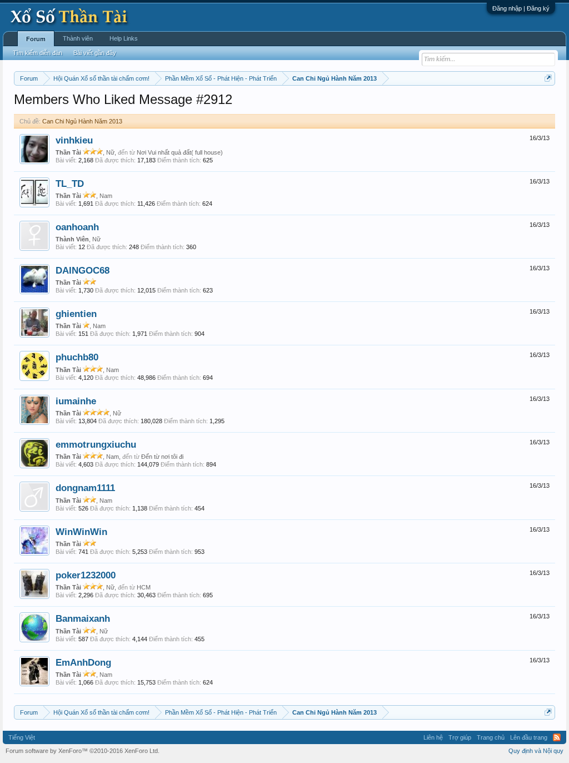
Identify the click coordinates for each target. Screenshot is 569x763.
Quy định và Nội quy (535, 750)
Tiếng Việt (21, 737)
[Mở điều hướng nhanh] (548, 78)
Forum (36, 39)
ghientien (76, 313)
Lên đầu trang (528, 737)
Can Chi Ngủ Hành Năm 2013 (82, 121)
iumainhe (76, 401)
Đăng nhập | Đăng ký (521, 8)
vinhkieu (74, 140)
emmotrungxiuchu (96, 444)
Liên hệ (433, 737)
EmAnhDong (83, 662)
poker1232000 (86, 575)
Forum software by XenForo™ (82, 750)
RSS (557, 737)
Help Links (123, 38)
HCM (144, 587)
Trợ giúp (459, 737)
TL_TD (70, 183)
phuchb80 (77, 357)
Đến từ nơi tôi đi (162, 456)
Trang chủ (491, 737)
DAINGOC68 (82, 270)
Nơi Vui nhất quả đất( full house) (180, 152)
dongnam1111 (85, 487)
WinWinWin (81, 531)
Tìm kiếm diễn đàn (37, 52)
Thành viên (78, 38)
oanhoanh (77, 226)
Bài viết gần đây (94, 52)
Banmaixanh (83, 618)
